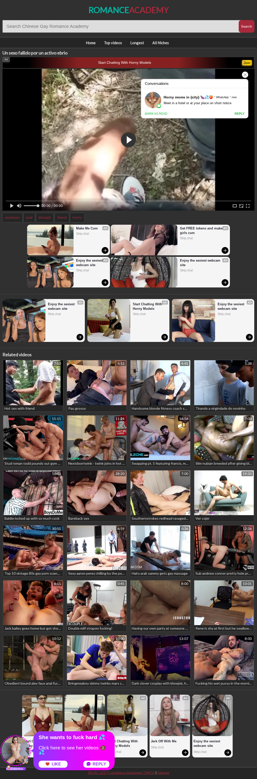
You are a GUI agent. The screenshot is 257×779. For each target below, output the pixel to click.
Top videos (113, 42)
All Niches (160, 42)
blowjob (45, 217)
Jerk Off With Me (163, 741)
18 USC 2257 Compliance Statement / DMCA (121, 773)
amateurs (12, 217)
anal (29, 217)
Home (91, 42)
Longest (137, 42)
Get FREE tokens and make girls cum (201, 230)
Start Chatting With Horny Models (124, 63)
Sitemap (163, 773)
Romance (129, 10)
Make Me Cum (87, 228)
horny (77, 217)
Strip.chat (82, 233)
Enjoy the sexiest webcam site (90, 263)
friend (62, 217)
